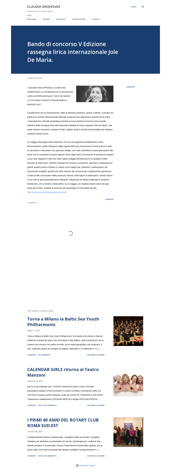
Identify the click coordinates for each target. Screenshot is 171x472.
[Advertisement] (66, 280)
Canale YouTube (78, 19)
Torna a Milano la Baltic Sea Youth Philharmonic (63, 321)
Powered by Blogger (87, 465)
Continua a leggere (96, 355)
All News (46, 19)
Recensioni (61, 19)
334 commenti (44, 355)
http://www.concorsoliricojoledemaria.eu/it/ (46, 192)
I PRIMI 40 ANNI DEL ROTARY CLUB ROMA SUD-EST (63, 422)
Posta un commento (47, 405)
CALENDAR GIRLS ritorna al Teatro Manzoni (63, 372)
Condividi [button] (130, 87)
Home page (31, 19)
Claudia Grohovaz (43, 6)
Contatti (95, 19)
